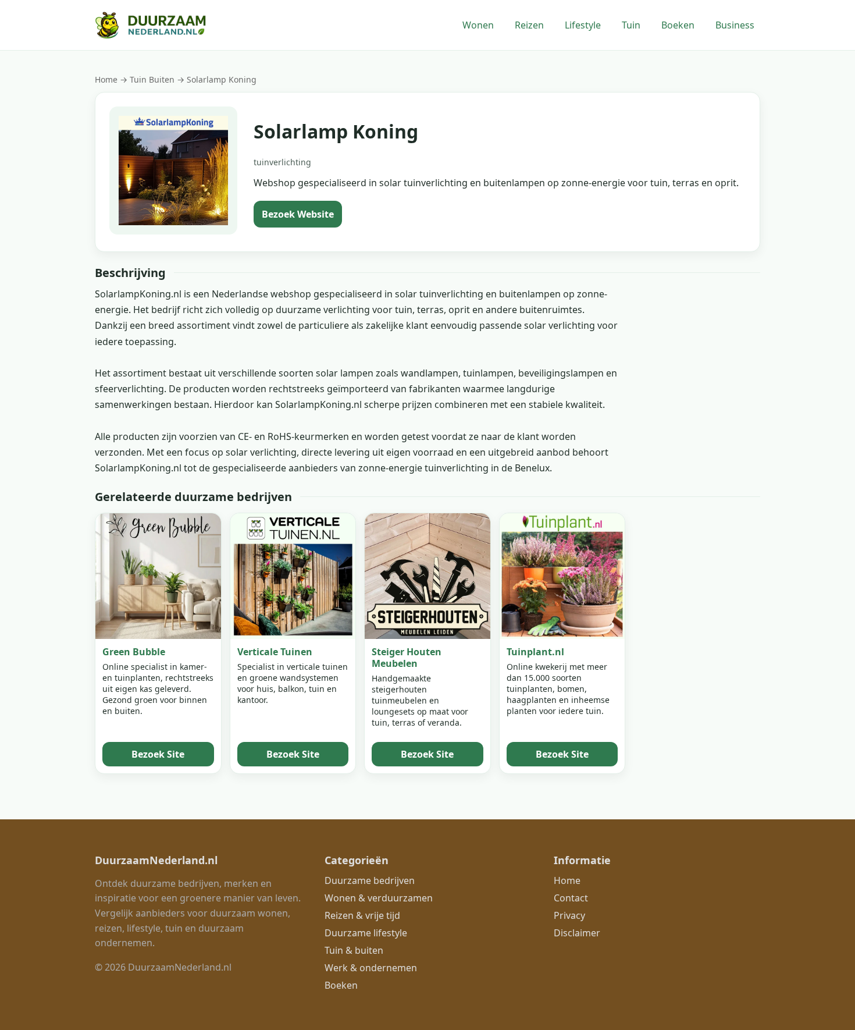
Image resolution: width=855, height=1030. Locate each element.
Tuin (631, 25)
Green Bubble (133, 651)
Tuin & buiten (354, 950)
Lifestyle (583, 25)
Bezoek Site (157, 754)
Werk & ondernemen (371, 967)
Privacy (569, 915)
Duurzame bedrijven (370, 880)
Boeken (677, 25)
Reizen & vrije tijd (362, 915)
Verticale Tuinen (274, 651)
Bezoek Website (298, 214)
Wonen (478, 25)
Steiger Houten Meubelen (406, 657)
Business (734, 25)
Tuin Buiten (153, 79)
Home (106, 79)
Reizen (529, 25)
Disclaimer (577, 932)
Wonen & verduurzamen (379, 898)
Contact (571, 898)
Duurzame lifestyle (366, 932)
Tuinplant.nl (535, 651)
